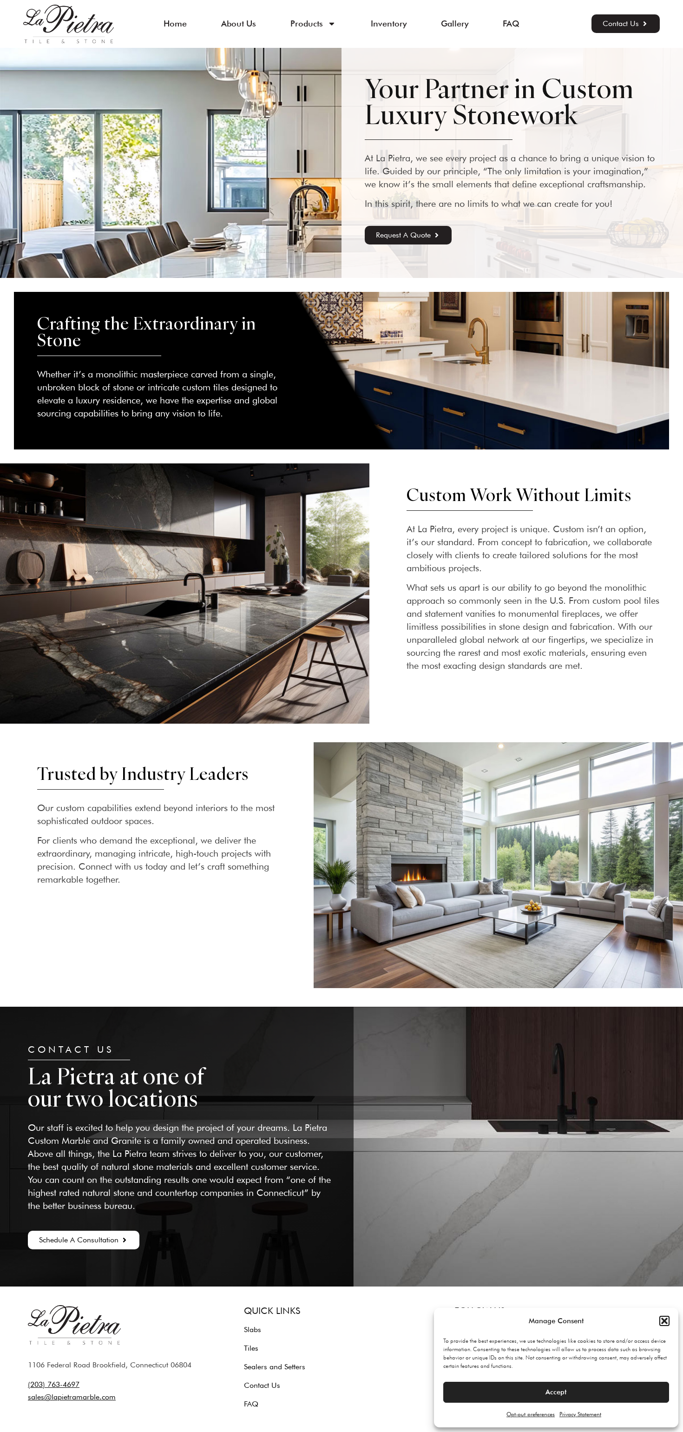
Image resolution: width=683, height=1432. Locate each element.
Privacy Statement (580, 1414)
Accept (556, 1392)
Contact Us (262, 1385)
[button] (664, 1321)
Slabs (252, 1329)
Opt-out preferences (530, 1414)
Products (306, 23)
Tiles (251, 1348)
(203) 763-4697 (53, 1384)
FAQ (511, 23)
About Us (238, 23)
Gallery (454, 23)
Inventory (389, 23)
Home (175, 23)
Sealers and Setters (274, 1366)
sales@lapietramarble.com (72, 1396)
